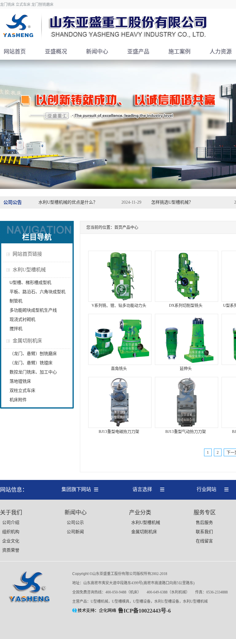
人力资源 (221, 52)
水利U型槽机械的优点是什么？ (67, 202)
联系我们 (204, 531)
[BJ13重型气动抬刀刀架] (186, 426)
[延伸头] (186, 363)
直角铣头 (119, 368)
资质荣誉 (10, 550)
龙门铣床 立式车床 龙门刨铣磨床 (26, 4)
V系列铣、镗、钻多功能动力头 (119, 305)
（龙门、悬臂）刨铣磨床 (33, 353)
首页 (118, 227)
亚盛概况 (56, 52)
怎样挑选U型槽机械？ (172, 202)
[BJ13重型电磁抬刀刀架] (119, 426)
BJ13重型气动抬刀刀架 (185, 431)
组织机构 (10, 531)
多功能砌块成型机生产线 (33, 310)
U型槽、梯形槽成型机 (30, 282)
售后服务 (204, 522)
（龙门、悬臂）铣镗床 (31, 362)
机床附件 (18, 399)
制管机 (16, 300)
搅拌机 (16, 328)
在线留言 (204, 541)
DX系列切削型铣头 (186, 305)
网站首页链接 (27, 254)
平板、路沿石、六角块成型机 (37, 291)
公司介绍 (10, 522)
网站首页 (15, 52)
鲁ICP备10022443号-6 (144, 611)
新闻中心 (97, 52)
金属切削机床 (27, 340)
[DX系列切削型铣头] (186, 300)
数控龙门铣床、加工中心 (33, 371)
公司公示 (75, 522)
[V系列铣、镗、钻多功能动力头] (119, 300)
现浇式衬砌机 (22, 319)
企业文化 (10, 541)
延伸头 (186, 368)
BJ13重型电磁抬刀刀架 (119, 431)
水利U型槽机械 (29, 269)
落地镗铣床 (20, 381)
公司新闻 (75, 531)
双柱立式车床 (22, 390)
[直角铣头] (119, 363)
